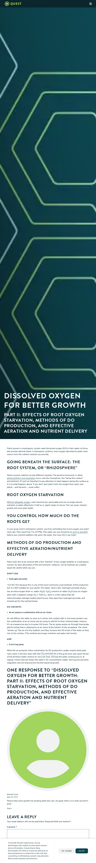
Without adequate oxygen (18, 502)
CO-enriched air (48, 653)
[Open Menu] (92, 4)
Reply (9, 808)
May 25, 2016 (12, 797)
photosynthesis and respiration (21, 478)
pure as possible (80, 532)
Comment (12, 827)
